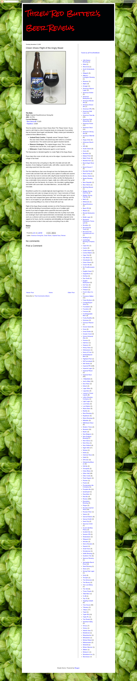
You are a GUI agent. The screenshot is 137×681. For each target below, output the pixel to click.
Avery (84, 151)
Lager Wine (86, 388)
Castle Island (87, 250)
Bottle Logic (86, 217)
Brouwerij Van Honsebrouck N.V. (88, 232)
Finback (85, 289)
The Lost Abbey (88, 585)
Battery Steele (87, 176)
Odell (84, 457)
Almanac (85, 81)
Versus (85, 625)
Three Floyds (87, 591)
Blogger (77, 668)
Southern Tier (87, 556)
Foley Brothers (87, 300)
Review (63, 235)
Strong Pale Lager (88, 571)
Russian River (87, 512)
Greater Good (87, 334)
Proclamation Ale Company (88, 486)
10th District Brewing (86, 61)
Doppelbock (86, 273)
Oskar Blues (87, 471)
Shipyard (85, 539)
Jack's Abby (86, 381)
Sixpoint (85, 546)
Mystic (85, 431)
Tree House (86, 605)
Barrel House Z (87, 167)
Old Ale (85, 466)
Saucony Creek (88, 524)
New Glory (86, 443)
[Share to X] (51, 233)
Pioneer (85, 480)
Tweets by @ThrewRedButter (90, 53)
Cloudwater (86, 260)
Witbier (85, 649)
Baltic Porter (87, 158)
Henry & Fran (87, 352)
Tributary (85, 607)
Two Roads (86, 619)
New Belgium (87, 434)
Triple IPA (86, 614)
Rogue (85, 505)
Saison (85, 514)
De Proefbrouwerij (88, 267)
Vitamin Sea (86, 630)
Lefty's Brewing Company (87, 398)
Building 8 (86, 237)
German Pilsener (88, 322)
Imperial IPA (86, 366)
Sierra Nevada (87, 544)
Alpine (85, 83)
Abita (84, 64)
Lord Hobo (86, 404)
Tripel (84, 612)
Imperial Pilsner (88, 371)
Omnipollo (86, 468)
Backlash (86, 153)
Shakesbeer (86, 537)
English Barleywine (86, 281)
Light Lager (86, 401)
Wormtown (86, 657)
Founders (86, 309)
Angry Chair (86, 140)
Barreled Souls (87, 171)
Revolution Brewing (86, 502)
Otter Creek (86, 476)
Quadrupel (86, 492)
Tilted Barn (86, 593)
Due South (86, 278)
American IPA (87, 109)
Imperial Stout (56, 235)
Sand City (86, 521)
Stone (85, 569)
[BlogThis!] (49, 233)
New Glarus (86, 440)
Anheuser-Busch (88, 142)
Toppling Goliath (88, 601)
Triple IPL (86, 617)
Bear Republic (87, 182)
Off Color (86, 459)
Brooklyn (85, 225)
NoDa (84, 452)
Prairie (85, 483)
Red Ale (85, 496)
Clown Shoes (48, 235)
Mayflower (86, 416)
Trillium (85, 610)
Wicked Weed (87, 640)
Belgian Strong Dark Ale (87, 192)
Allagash (85, 73)
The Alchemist (87, 580)
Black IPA (86, 208)
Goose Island (87, 327)
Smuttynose (86, 551)
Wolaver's (86, 652)
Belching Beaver (88, 187)
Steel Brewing (87, 566)
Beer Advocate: (32, 121)
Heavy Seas (86, 347)
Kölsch (85, 386)
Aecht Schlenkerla (88, 69)
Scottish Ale (86, 532)
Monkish (85, 429)
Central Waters (87, 253)
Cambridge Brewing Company (88, 240)
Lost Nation (86, 406)
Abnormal (86, 66)
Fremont (85, 311)
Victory (85, 628)
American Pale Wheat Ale (87, 120)
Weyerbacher (87, 635)
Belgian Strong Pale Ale (87, 196)
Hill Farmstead (87, 361)
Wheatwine (86, 637)
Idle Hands (86, 363)
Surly (84, 575)
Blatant (85, 210)
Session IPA (86, 534)
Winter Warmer (87, 647)
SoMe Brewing (87, 553)
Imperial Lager (87, 368)
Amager (85, 86)
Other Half (86, 473)
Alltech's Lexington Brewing (89, 76)
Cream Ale (86, 264)
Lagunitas (86, 391)
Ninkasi (85, 450)
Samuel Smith (87, 519)
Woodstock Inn (87, 654)
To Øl (84, 596)
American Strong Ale (37, 235)
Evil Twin (85, 285)
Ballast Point (87, 156)
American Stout (88, 127)
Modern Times (87, 427)
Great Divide (87, 331)
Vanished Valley (88, 621)
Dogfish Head (87, 271)
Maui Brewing (87, 413)
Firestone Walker (88, 296)
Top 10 (85, 598)
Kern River (86, 383)
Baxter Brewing (87, 178)
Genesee (86, 320)
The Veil (85, 589)
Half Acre (86, 343)
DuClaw (85, 276)
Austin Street (87, 148)
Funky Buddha (87, 318)
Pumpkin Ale (87, 489)
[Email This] (47, 233)
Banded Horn (87, 160)
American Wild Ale (88, 135)
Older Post (71, 292)
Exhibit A (85, 287)
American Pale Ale (88, 115)
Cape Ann (86, 245)
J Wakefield (86, 379)
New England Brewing (87, 437)
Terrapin (85, 577)
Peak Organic (87, 478)
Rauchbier (86, 494)
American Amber (88, 92)
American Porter (88, 123)
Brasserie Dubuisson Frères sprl (88, 221)
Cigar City (86, 255)
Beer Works (86, 185)
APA (84, 146)
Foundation (86, 306)
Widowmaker (87, 642)
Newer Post (30, 292)
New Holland (87, 445)
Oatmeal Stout (87, 455)
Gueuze (85, 340)
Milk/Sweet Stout (88, 423)
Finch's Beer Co (88, 292)
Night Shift (86, 448)
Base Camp (86, 173)
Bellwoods (86, 202)
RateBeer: (30, 124)
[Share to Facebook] (53, 233)
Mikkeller (85, 420)
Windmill (85, 645)
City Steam (86, 257)
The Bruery (86, 582)
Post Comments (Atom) (42, 296)
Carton (85, 248)
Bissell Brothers (88, 204)
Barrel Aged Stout (88, 163)
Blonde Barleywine (89, 213)
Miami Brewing (87, 418)
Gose (84, 329)
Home (51, 292)
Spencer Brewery (88, 558)
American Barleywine (86, 97)
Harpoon (85, 345)
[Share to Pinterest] (55, 233)
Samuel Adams (87, 516)
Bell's (84, 199)
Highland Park (87, 359)
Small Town (86, 548)
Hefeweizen (86, 350)
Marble (85, 411)
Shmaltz (85, 541)
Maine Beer (86, 408)
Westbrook (86, 633)
